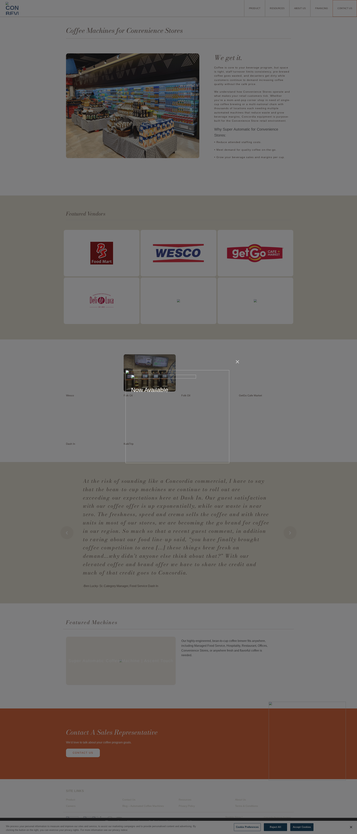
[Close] (237, 361)
